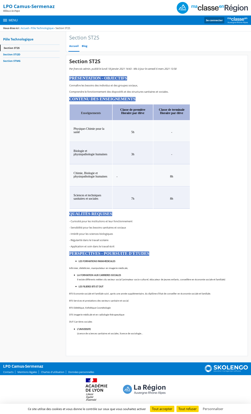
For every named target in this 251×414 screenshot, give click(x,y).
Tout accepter (162, 409)
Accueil (25, 28)
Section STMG (11, 61)
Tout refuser (187, 409)
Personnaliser (213, 409)
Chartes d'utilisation (52, 372)
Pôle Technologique (42, 28)
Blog (84, 46)
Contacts (8, 372)
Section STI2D (11, 54)
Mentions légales (27, 372)
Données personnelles (81, 372)
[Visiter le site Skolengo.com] (226, 371)
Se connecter (214, 20)
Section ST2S (12, 48)
